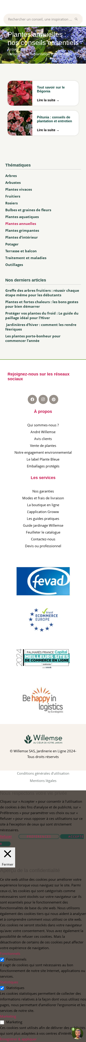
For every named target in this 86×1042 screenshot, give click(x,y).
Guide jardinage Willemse (43, 525)
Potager (12, 244)
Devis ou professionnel (43, 546)
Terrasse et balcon (21, 251)
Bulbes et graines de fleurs (28, 210)
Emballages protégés (43, 466)
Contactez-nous (43, 539)
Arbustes (13, 182)
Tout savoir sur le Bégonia (51, 89)
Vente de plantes (43, 445)
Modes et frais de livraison (43, 498)
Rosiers (11, 203)
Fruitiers (12, 196)
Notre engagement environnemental (43, 452)
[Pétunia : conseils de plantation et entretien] (20, 126)
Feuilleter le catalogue (43, 532)
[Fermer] (79, 19)
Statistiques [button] (9, 982)
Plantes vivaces (18, 189)
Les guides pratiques (43, 518)
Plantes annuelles (20, 223)
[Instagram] (43, 399)
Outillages (14, 264)
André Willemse (43, 432)
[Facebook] (32, 399)
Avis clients (43, 438)
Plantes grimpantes (22, 230)
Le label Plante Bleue (43, 459)
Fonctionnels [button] (10, 953)
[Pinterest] (53, 399)
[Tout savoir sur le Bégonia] (20, 96)
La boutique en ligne (43, 505)
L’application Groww (43, 511)
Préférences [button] (39, 836)
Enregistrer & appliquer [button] (18, 1039)
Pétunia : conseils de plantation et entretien (54, 119)
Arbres (11, 175)
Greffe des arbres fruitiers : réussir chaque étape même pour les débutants (42, 292)
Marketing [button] (8, 1016)
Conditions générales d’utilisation (43, 773)
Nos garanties (43, 491)
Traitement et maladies (25, 257)
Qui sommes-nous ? (43, 425)
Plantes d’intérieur (21, 237)
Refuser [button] (6, 836)
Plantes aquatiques (22, 216)
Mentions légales (43, 780)
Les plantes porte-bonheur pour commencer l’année (33, 338)
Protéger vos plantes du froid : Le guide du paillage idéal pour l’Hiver (41, 315)
